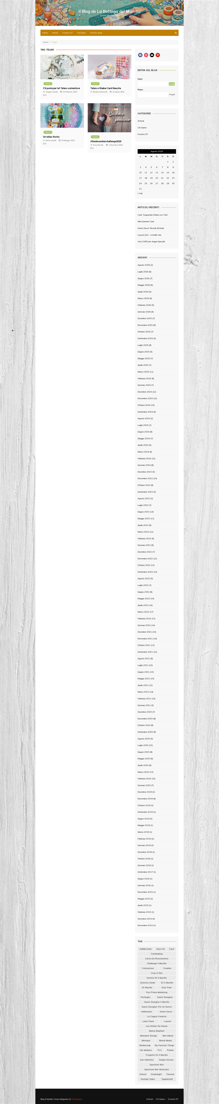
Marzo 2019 (143, 832)
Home (45, 33)
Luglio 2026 (143, 271)
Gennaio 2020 (144, 785)
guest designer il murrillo (156, 1002)
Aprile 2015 (143, 905)
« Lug (140, 193)
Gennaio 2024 (144, 465)
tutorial (170, 1074)
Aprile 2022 (143, 605)
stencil (143, 1074)
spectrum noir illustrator (156, 1069)
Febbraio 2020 (144, 778)
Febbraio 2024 (144, 458)
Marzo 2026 (143, 298)
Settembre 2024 (145, 412)
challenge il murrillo (157, 963)
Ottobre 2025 (144, 331)
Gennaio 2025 (144, 385)
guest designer (165, 997)
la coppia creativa (156, 1016)
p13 (160, 1050)
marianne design (148, 1036)
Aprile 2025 (143, 365)
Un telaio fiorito (51, 136)
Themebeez (76, 1099)
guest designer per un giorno (157, 1007)
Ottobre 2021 (144, 645)
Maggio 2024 (144, 438)
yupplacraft (167, 1079)
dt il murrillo (167, 982)
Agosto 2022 (144, 578)
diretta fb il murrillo (157, 978)
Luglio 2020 (143, 745)
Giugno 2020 (143, 752)
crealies (167, 968)
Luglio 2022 (143, 585)
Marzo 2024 (143, 451)
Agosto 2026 (144, 265)
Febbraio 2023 (144, 538)
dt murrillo (147, 987)
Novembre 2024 (145, 398)
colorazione (148, 968)
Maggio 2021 (144, 678)
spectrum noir (157, 1064)
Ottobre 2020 (144, 725)
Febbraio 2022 (144, 618)
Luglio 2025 (143, 345)
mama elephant (157, 1031)
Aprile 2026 (143, 291)
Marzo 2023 (143, 532)
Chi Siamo (81, 33)
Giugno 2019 (143, 818)
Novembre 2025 (145, 325)
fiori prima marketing (156, 992)
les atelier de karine (157, 1026)
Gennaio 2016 (144, 885)
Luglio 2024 (143, 425)
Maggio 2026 (144, 285)
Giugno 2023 (143, 511)
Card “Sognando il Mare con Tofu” (153, 215)
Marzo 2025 (143, 371)
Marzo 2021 (143, 692)
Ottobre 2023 (144, 485)
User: (140, 79)
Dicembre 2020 (145, 712)
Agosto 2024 (144, 418)
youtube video (148, 1079)
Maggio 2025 (144, 358)
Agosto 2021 (144, 658)
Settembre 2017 (145, 872)
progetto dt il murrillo (157, 1055)
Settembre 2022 (145, 572)
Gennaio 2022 (144, 625)
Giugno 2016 (143, 878)
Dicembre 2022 (145, 552)
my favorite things (164, 1045)
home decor (166, 1011)
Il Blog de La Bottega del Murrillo (110, 11)
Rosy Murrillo (98, 145)
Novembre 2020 (145, 718)
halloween (146, 1011)
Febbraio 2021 (144, 698)
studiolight (156, 1074)
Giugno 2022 (143, 592)
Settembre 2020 (145, 732)
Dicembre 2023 (145, 472)
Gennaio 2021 (144, 705)
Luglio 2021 (143, 665)
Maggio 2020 (144, 758)
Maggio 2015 (144, 898)
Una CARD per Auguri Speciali (151, 241)
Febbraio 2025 (144, 378)
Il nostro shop (96, 33)
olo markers (146, 1050)
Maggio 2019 (144, 825)
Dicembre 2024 (145, 391)
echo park (167, 987)
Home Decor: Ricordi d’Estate (151, 228)
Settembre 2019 (145, 812)
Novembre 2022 (145, 558)
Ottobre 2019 (144, 805)
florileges (145, 997)
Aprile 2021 (143, 685)
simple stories (166, 1060)
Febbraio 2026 (144, 305)
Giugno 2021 (143, 672)
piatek (170, 1050)
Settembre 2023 (145, 492)
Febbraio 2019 (144, 838)
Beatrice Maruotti (100, 92)
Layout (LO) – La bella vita (149, 235)
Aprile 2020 (143, 765)
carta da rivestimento (156, 958)
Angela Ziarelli (52, 92)
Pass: (140, 89)
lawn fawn (148, 1021)
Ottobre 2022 (144, 565)
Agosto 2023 (144, 498)
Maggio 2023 (144, 518)
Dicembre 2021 (145, 632)
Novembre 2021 (145, 638)
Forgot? (172, 94)
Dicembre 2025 (145, 318)
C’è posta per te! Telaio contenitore (61, 88)
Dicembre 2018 (145, 852)
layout (167, 1021)
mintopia (146, 1040)
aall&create (146, 949)
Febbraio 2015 (144, 912)
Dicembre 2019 (145, 792)
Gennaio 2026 (144, 311)
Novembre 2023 (145, 478)
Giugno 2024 (143, 431)
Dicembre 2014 (145, 918)
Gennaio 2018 (144, 865)
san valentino (147, 1060)
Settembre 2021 (145, 652)
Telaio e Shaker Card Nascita (105, 88)
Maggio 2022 (144, 598)
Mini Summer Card (146, 221)
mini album (168, 1036)
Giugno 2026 (143, 278)
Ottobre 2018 (144, 858)
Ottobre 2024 (144, 405)
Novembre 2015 (145, 892)
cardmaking (157, 954)
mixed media (165, 1040)
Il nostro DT (67, 33)
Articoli (55, 33)
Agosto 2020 (144, 738)
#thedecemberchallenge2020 (105, 141)
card (171, 949)
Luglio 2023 (143, 505)
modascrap (145, 1045)
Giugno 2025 (143, 351)
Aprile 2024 (143, 445)
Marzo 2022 (143, 612)
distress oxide (147, 982)
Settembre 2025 (145, 338)
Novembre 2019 (145, 798)
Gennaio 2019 (144, 845)
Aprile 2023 (143, 525)
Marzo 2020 (143, 772)
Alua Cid (160, 949)
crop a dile (156, 973)
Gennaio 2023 (144, 545)
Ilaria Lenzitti (51, 140)
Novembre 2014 (145, 925)
